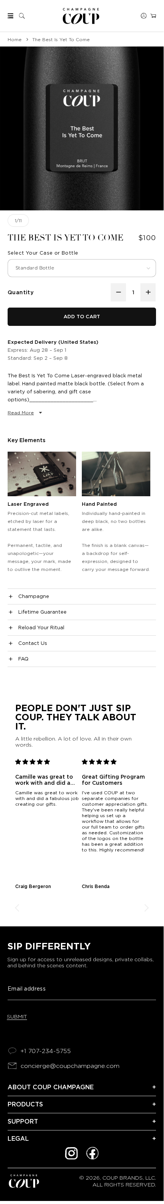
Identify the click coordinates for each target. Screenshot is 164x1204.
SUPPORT (23, 1121)
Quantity (20, 292)
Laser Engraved (28, 504)
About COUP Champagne (51, 1087)
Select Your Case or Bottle (43, 253)
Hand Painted (99, 504)
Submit (17, 1016)
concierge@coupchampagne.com (70, 1065)
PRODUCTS (25, 1104)
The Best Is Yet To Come (61, 39)
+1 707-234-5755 (46, 1051)
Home (15, 39)
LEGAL (18, 1138)
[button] (10, 15)
